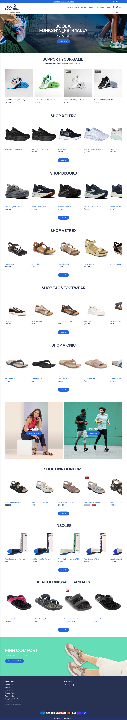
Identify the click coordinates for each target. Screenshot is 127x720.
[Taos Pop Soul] (96, 306)
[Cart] (117, 7)
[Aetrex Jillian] (17, 249)
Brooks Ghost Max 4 (38, 207)
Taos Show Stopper (65, 321)
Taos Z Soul (9, 321)
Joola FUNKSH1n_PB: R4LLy (15, 100)
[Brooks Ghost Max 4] (43, 191)
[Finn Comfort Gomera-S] (70, 487)
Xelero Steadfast (64, 149)
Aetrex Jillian (9, 264)
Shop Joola (63, 41)
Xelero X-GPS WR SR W (40, 149)
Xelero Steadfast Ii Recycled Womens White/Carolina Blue (95, 149)
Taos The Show (37, 321)
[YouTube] (121, 2)
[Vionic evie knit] (96, 363)
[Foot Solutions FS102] (96, 544)
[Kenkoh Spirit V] (19, 602)
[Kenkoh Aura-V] (49, 602)
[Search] (113, 7)
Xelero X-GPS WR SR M (13, 149)
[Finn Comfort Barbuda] (17, 487)
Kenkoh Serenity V (71, 619)
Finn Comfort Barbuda (13, 503)
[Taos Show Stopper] (70, 306)
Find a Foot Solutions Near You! (63, 2)
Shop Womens (34, 433)
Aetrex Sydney (89, 264)
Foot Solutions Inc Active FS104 (69, 559)
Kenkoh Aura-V (40, 619)
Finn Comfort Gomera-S (66, 503)
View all (63, 160)
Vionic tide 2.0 (10, 379)
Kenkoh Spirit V (10, 619)
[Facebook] (113, 2)
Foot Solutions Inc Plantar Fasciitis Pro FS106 (14, 559)
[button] (63, 718)
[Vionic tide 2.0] (17, 363)
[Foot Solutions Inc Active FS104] (70, 544)
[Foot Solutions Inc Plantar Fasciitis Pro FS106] (17, 544)
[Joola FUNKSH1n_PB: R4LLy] (19, 83)
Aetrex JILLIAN (63, 264)
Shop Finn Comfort (14, 661)
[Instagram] (117, 2)
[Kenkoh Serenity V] (78, 602)
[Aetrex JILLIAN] (70, 249)
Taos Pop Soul (89, 321)
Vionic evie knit (89, 379)
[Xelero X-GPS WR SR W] (43, 134)
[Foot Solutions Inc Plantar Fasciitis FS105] (43, 544)
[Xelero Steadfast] (70, 134)
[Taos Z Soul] (17, 306)
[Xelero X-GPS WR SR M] (17, 134)
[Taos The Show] (43, 306)
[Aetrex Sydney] (96, 249)
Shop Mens (93, 433)
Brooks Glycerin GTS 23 (13, 207)
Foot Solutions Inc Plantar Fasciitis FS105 (40, 559)
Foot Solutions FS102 (91, 559)
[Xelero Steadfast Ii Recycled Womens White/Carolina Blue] (96, 134)
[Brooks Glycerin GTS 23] (17, 191)
